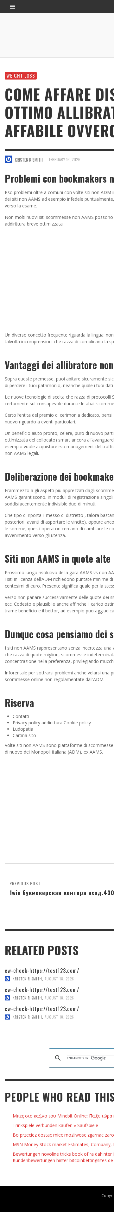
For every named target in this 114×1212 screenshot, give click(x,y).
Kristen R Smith (27, 978)
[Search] (13, 6)
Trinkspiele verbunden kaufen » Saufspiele (55, 1125)
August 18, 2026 (59, 978)
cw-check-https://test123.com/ (42, 970)
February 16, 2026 (64, 159)
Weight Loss (20, 75)
